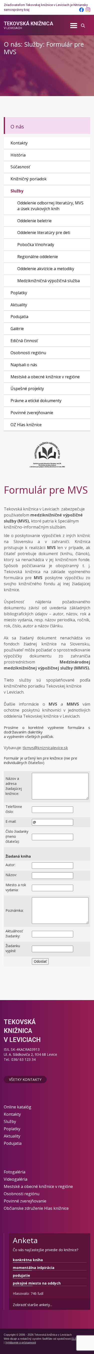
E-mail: (11, 821)
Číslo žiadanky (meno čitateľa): (17, 836)
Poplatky (19, 292)
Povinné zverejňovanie (32, 412)
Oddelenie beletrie (34, 220)
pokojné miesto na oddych (37, 1283)
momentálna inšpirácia (33, 1267)
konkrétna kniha (28, 1259)
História (18, 155)
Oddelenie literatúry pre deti (43, 232)
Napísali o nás (24, 364)
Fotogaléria (14, 1172)
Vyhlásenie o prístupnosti (20, 1342)
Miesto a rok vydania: (16, 887)
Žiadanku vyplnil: (13, 948)
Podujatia (19, 316)
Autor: (10, 864)
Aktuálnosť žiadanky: (14, 933)
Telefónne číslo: (14, 809)
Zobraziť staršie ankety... (32, 1304)
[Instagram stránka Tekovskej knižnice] (88, 10)
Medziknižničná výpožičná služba (48, 280)
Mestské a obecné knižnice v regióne (45, 377)
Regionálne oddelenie (37, 256)
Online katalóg (17, 1107)
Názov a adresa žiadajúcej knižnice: (14, 786)
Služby (17, 191)
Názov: (11, 874)
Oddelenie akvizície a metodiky (45, 268)
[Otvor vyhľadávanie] (82, 25)
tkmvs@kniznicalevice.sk (45, 747)
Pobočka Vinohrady (35, 244)
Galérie (17, 328)
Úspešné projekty (27, 388)
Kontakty (19, 143)
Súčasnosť (20, 167)
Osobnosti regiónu (28, 352)
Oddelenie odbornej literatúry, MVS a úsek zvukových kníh (50, 205)
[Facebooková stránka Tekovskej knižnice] (81, 10)
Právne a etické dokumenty (36, 400)
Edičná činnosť (24, 340)
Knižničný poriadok (29, 179)
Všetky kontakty (25, 1079)
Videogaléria (15, 1179)
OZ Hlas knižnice (26, 424)
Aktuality (19, 305)
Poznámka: (15, 910)
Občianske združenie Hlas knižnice (36, 1208)
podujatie (21, 1275)
